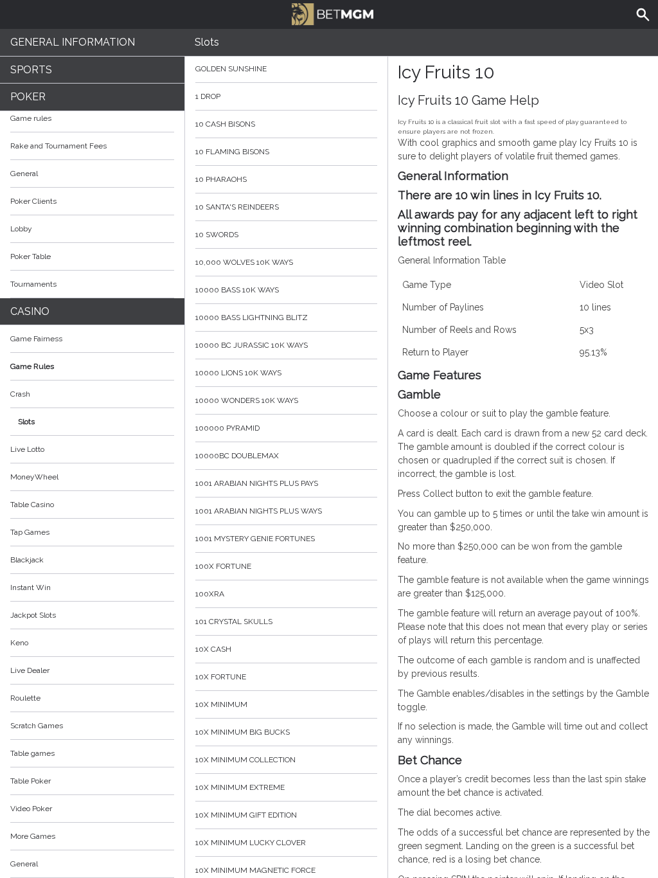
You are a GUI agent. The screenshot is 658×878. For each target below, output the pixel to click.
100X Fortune (223, 566)
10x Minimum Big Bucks (242, 732)
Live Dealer (29, 670)
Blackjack (27, 559)
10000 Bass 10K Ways (237, 289)
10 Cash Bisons (225, 124)
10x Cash (213, 649)
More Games (32, 836)
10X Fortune (220, 676)
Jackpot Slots (33, 615)
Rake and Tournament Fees (58, 145)
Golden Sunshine (231, 68)
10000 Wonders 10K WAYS (246, 400)
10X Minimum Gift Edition (246, 815)
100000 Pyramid (227, 428)
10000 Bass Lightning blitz (251, 317)
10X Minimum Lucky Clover (250, 842)
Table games (32, 753)
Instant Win (30, 587)
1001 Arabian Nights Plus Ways (258, 510)
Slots (26, 421)
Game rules (30, 118)
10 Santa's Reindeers (237, 206)
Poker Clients (33, 201)
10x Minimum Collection (245, 759)
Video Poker (31, 808)
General (24, 173)
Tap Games (29, 532)
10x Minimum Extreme (240, 787)
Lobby (21, 228)
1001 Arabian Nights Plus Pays (256, 483)
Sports (31, 70)
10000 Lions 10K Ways (238, 372)
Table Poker (30, 780)
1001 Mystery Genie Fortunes (255, 538)
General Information (72, 42)
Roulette (25, 698)
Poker (28, 97)
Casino (29, 311)
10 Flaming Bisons (232, 151)
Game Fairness (36, 338)
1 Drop (207, 96)
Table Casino (32, 504)
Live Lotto (27, 449)
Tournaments (33, 284)
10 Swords (216, 234)
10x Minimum (221, 704)
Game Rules (32, 366)
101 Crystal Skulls (233, 621)
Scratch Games (36, 725)
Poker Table (30, 256)
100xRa (209, 593)
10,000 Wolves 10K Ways (244, 262)
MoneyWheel (34, 476)
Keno (19, 642)
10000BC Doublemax (237, 455)
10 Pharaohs (221, 179)
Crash (20, 394)
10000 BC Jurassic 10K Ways (251, 345)
